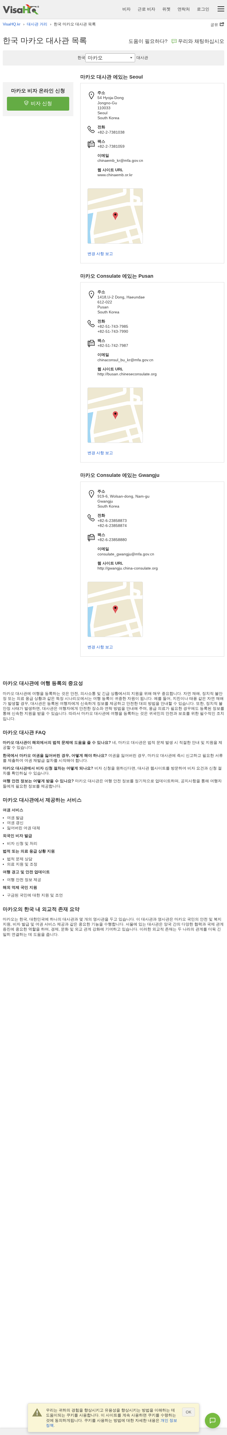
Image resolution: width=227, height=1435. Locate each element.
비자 (126, 9)
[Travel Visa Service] (21, 9)
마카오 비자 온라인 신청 (38, 90)
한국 (81, 57)
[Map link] (115, 216)
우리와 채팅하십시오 (201, 41)
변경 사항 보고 (100, 253)
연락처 (183, 9)
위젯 (166, 9)
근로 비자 (146, 9)
